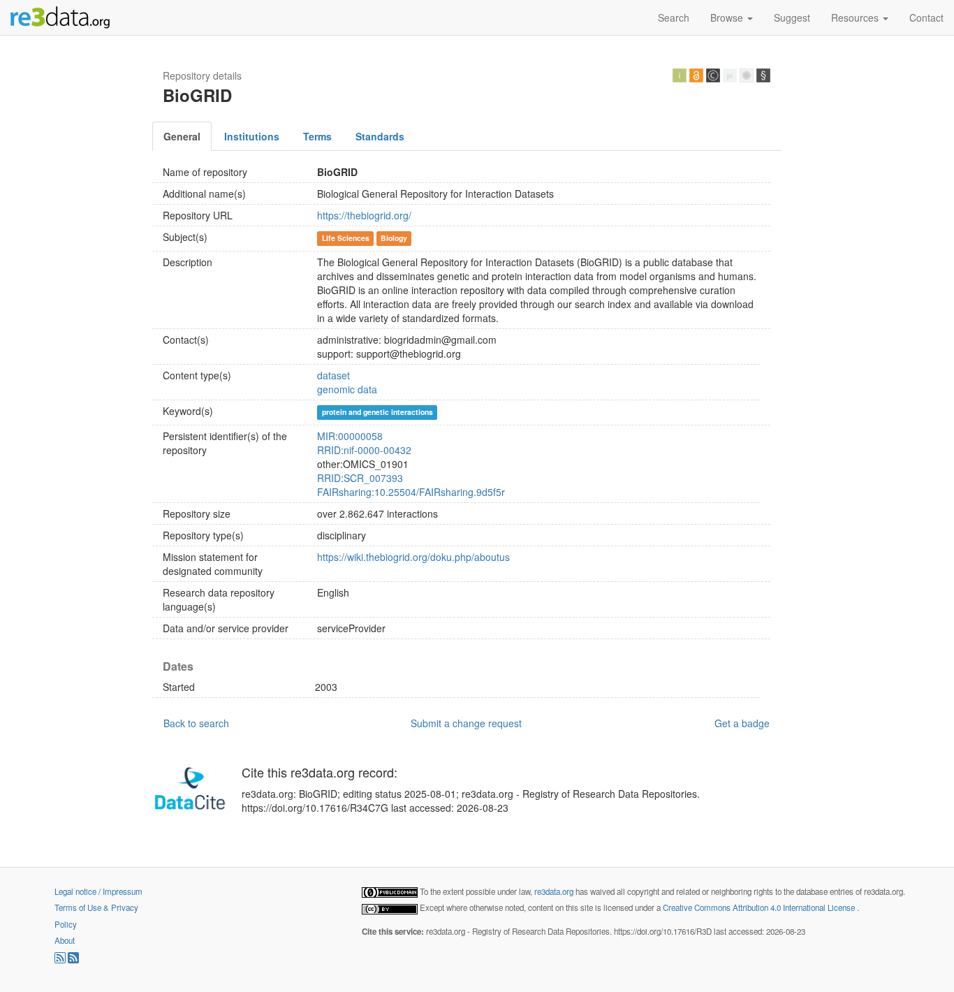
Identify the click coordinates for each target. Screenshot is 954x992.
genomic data (347, 389)
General (181, 136)
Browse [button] (728, 17)
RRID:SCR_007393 (360, 478)
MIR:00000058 (350, 436)
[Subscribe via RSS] (61, 959)
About (64, 940)
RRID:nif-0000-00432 (364, 450)
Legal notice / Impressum (98, 891)
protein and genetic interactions (377, 412)
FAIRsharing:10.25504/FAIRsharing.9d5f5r (411, 492)
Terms (317, 136)
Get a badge (742, 723)
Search (673, 17)
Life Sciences (345, 238)
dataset (333, 375)
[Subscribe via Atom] (73, 959)
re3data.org (554, 891)
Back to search (196, 723)
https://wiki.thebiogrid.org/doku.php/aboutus (413, 557)
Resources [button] (856, 17)
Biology (394, 238)
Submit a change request (466, 723)
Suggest (792, 17)
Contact (926, 17)
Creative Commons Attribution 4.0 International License (760, 907)
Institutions (251, 136)
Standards (379, 136)
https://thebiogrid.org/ (364, 215)
